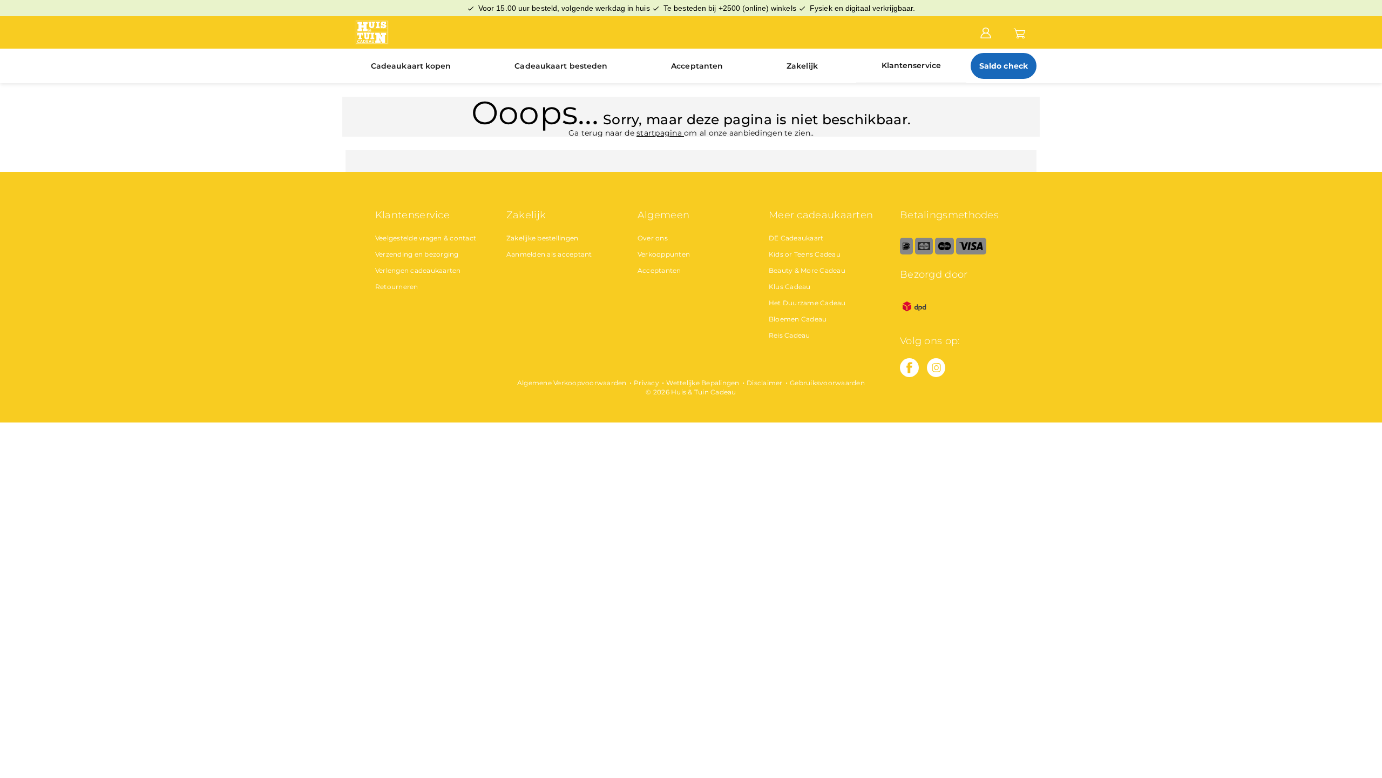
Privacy (646, 383)
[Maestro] (944, 252)
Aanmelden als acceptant (549, 254)
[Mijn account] (985, 32)
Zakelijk (802, 66)
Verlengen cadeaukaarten (418, 270)
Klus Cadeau (790, 287)
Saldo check (1003, 66)
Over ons (653, 238)
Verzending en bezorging (417, 254)
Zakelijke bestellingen (542, 238)
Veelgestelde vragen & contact (425, 238)
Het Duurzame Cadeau (807, 303)
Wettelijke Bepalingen (702, 383)
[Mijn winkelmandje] (1019, 32)
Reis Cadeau (789, 335)
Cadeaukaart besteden (560, 66)
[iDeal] (906, 252)
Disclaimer (765, 383)
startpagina (660, 133)
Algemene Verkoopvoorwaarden (572, 383)
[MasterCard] (924, 252)
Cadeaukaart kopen (411, 66)
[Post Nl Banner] (914, 318)
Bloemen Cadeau (798, 319)
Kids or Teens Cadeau (805, 254)
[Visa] (971, 252)
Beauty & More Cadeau (807, 270)
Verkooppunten (664, 254)
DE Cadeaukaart (796, 238)
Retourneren (396, 287)
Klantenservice (911, 65)
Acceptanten (697, 66)
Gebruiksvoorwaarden (827, 383)
